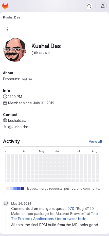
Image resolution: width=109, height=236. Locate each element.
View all (95, 141)
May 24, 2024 (21, 203)
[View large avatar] (15, 49)
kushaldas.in (18, 120)
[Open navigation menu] (14, 6)
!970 (70, 208)
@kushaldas (18, 127)
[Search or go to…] (89, 6)
